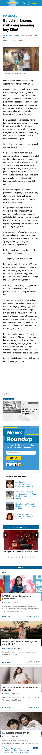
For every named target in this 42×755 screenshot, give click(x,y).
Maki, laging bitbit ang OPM (15, 733)
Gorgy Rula (7, 694)
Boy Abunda (7, 648)
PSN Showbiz (10, 16)
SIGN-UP (13, 458)
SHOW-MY (7, 36)
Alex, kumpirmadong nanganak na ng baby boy (20, 688)
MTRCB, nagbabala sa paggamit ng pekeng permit (19, 597)
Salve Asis (16, 36)
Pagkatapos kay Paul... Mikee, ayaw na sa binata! (19, 643)
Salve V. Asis (7, 737)
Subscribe (35, 4)
